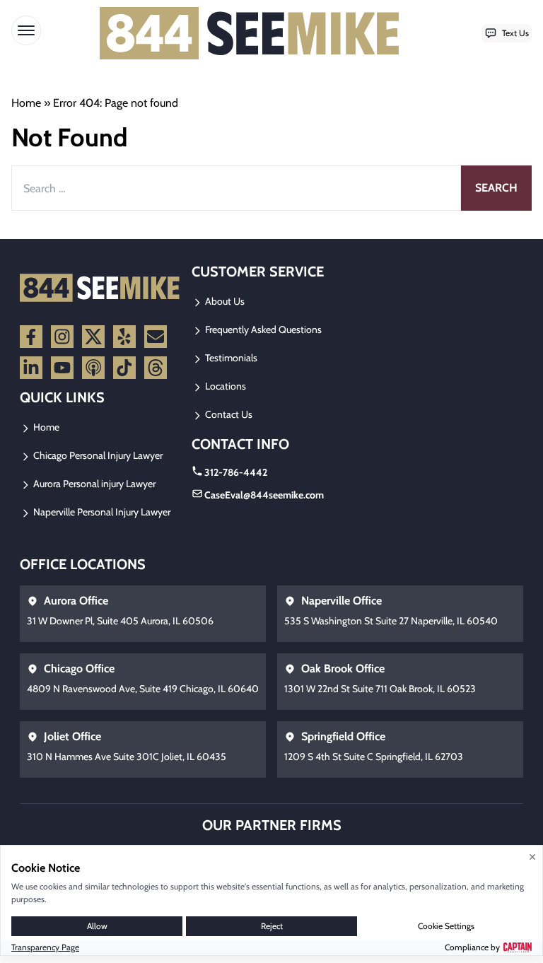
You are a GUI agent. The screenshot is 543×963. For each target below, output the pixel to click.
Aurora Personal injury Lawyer (93, 483)
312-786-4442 (235, 472)
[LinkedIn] (31, 367)
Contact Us (227, 414)
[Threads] (155, 367)
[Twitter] (93, 336)
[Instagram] (62, 336)
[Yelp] (124, 336)
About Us (224, 301)
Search (496, 187)
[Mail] (155, 336)
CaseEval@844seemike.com (264, 495)
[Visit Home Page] (250, 33)
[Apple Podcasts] (93, 367)
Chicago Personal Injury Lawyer (97, 455)
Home (26, 103)
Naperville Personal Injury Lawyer (100, 512)
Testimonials (230, 357)
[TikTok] (124, 367)
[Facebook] (31, 336)
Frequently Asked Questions (262, 329)
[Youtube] (62, 367)
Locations (224, 386)
